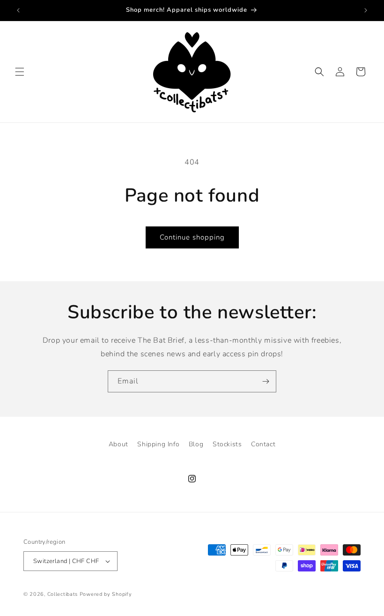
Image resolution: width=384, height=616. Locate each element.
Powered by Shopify (106, 594)
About (118, 444)
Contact (263, 444)
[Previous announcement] (18, 10)
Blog (196, 444)
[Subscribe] (265, 381)
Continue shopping (192, 237)
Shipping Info (158, 444)
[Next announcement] (365, 10)
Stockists (227, 444)
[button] (19, 71)
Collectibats (62, 594)
